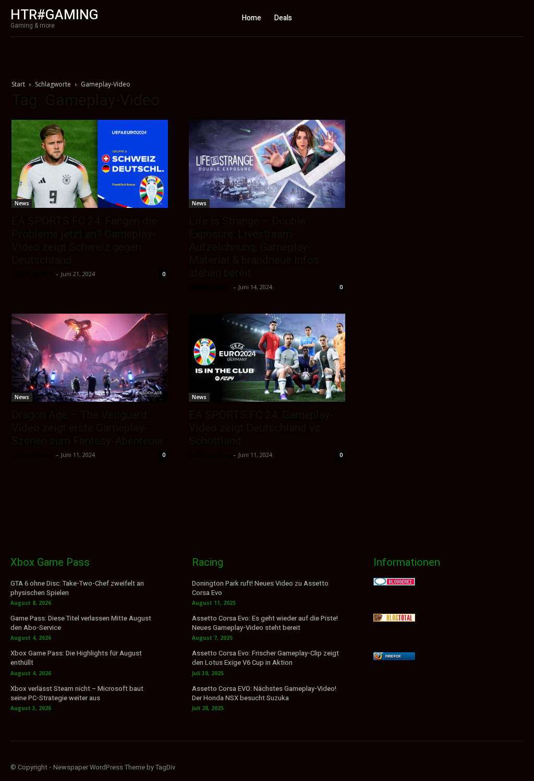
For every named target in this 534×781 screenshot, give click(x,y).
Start (18, 84)
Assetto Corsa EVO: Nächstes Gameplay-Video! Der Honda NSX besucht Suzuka (264, 693)
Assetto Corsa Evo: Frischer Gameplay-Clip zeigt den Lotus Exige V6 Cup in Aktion (265, 657)
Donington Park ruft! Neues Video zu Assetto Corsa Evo (260, 588)
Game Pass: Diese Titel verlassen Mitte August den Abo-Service (80, 623)
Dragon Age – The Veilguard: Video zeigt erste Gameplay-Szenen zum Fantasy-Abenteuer (87, 427)
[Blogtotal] (394, 618)
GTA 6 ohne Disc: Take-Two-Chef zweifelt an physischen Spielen (77, 588)
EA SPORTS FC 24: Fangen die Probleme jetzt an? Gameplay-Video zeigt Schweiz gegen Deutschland (84, 240)
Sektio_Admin (32, 274)
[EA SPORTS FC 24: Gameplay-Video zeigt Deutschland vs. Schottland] (267, 358)
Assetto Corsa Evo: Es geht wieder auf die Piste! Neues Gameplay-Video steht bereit (265, 623)
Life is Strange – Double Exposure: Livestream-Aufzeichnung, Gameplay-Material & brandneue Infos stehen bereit (254, 247)
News (22, 203)
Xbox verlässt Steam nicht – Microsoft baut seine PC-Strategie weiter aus (76, 693)
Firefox (393, 656)
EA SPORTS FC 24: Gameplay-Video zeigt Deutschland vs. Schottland (261, 427)
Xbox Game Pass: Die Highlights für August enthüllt (76, 657)
